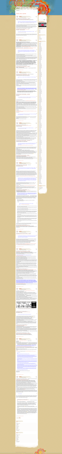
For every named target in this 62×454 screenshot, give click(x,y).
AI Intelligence (30, 7)
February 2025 (40, 55)
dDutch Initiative (18, 8)
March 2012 (40, 165)
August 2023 (40, 68)
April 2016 (40, 130)
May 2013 (40, 155)
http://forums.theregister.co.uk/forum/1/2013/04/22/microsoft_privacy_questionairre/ (23, 333)
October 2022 (40, 75)
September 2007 (40, 183)
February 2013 (40, 157)
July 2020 (40, 94)
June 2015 (40, 137)
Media (16, 440)
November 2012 (40, 159)
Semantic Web (17, 10)
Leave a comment (22, 37)
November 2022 (40, 74)
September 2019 (40, 101)
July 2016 (40, 128)
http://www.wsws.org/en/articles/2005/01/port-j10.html (20, 283)
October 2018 (40, 109)
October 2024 (40, 58)
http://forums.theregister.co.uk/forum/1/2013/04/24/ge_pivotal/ (21, 165)
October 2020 (40, 92)
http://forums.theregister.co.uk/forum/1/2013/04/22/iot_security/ (21, 325)
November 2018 (40, 108)
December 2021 (40, 82)
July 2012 (40, 162)
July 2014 (40, 145)
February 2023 (40, 72)
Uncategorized (19, 37)
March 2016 (40, 131)
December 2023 (40, 65)
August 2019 (40, 102)
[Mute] (44, 26)
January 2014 (40, 149)
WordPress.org (40, 39)
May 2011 (40, 172)
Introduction (17, 428)
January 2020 (40, 98)
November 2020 (40, 91)
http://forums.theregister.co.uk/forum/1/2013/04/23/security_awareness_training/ (23, 251)
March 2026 (40, 46)
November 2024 (40, 57)
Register (39, 36)
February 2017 (40, 123)
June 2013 (40, 154)
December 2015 (40, 133)
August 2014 (40, 144)
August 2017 (40, 119)
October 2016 (40, 126)
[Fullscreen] (45, 26)
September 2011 (40, 169)
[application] (42, 25)
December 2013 (40, 150)
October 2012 (40, 160)
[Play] (39, 26)
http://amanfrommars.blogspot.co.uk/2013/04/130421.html (30, 290)
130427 (20, 72)
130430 (20, 16)
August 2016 (40, 127)
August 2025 (40, 51)
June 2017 (40, 120)
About (19, 7)
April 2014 (40, 147)
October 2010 (40, 177)
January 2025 (40, 56)
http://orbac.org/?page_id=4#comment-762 (23, 340)
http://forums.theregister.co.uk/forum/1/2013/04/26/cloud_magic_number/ (22, 74)
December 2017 (40, 116)
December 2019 (40, 99)
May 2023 (40, 70)
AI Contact (27, 7)
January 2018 (40, 115)
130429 (20, 39)
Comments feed (40, 38)
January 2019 (40, 107)
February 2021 (40, 89)
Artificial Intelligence (41, 187)
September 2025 (40, 50)
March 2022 (40, 80)
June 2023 (40, 69)
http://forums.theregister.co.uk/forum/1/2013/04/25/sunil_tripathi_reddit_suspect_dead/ (23, 125)
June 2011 (40, 171)
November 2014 (40, 142)
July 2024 (40, 60)
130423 (20, 248)
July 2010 (40, 179)
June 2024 (40, 61)
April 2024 (40, 62)
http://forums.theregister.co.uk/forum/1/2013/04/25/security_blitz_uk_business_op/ (23, 155)
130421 (20, 338)
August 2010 (40, 178)
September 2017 (40, 118)
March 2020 (40, 97)
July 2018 (40, 111)
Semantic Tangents (18, 429)
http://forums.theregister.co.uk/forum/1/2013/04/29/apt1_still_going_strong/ (22, 66)
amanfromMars (25, 40)
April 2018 (40, 113)
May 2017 (40, 121)
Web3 (39, 189)
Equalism (22, 8)
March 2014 (40, 148)
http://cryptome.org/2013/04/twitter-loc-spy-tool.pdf (26, 46)
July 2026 (40, 43)
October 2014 (40, 143)
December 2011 (40, 167)
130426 (20, 122)
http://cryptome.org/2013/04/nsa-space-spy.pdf (21, 89)
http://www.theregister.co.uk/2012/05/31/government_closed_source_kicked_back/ (25, 145)
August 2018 (40, 110)
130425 (20, 162)
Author (34, 7)
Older (19, 417)
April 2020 (40, 96)
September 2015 (40, 135)
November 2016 (40, 125)
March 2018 (40, 114)
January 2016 (40, 132)
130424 (20, 231)
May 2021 (40, 87)
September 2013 (40, 152)
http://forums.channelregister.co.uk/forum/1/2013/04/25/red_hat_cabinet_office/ (23, 94)
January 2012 (40, 166)
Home (17, 7)
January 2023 (40, 73)
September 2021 (40, 84)
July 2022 (40, 77)
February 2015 (40, 140)
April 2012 (40, 164)
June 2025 (40, 52)
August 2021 (40, 85)
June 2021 (40, 86)
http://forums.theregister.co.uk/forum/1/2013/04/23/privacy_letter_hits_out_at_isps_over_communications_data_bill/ (26, 269)
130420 (20, 376)
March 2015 (40, 139)
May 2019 (40, 104)
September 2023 (40, 67)
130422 (20, 288)
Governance (17, 427)
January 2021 (40, 90)
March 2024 (40, 63)
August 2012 (40, 161)
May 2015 (40, 138)
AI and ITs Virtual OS (23, 7)
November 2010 (40, 176)
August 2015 (40, 136)
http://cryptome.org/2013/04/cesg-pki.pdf (25, 204)
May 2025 (40, 53)
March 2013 (40, 156)
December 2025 (40, 48)
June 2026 (40, 44)
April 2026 (40, 45)
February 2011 (40, 174)
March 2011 (40, 173)
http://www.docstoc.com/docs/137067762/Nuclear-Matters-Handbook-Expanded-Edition (23, 346)
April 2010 (40, 181)
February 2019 (40, 106)
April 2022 (40, 79)
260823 (39, 30)
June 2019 (40, 103)
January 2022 (40, 81)
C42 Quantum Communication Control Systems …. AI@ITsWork (30, 3)
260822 (39, 31)
